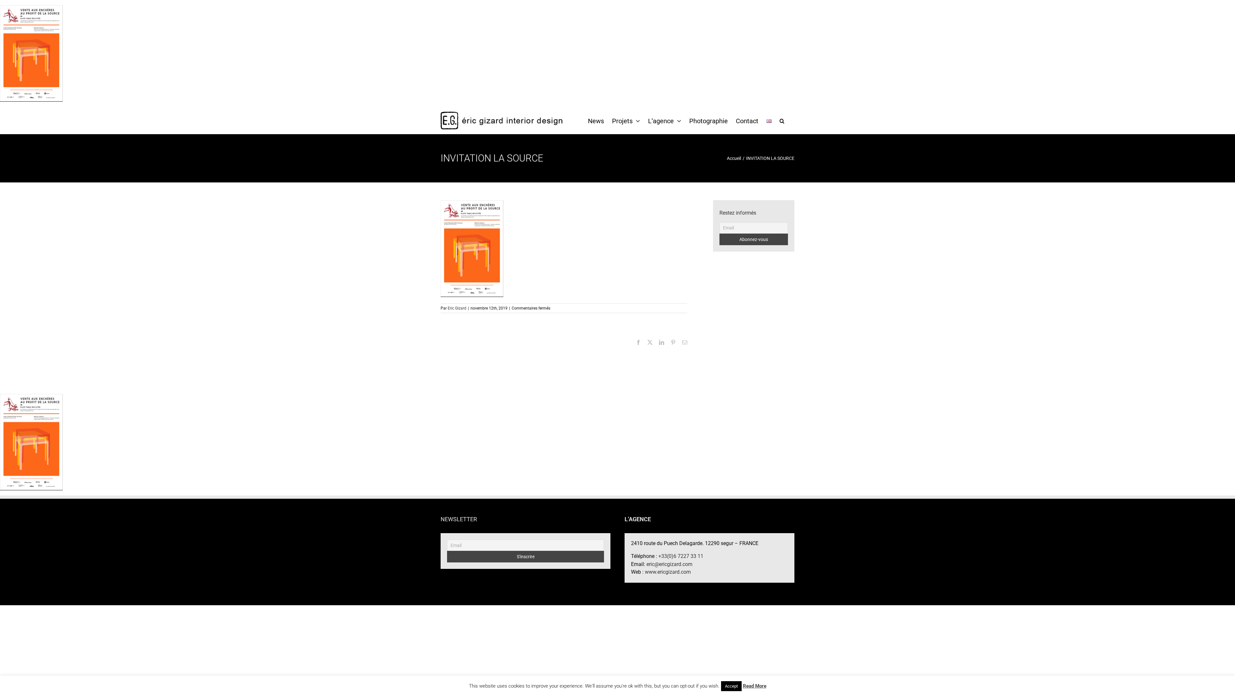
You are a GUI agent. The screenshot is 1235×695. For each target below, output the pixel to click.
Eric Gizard (457, 308)
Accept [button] (731, 686)
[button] (782, 120)
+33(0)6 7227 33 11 (680, 556)
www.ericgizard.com (668, 572)
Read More (754, 686)
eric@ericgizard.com (669, 564)
